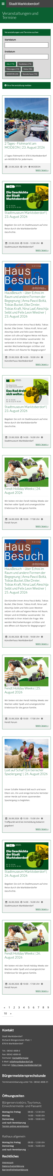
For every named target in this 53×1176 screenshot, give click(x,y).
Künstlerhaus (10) (30, 74)
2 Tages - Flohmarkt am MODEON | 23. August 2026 (25, 145)
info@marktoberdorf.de (21, 1061)
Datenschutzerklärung (13, 1166)
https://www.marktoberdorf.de (26, 1065)
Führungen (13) (13, 69)
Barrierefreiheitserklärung (15, 1169)
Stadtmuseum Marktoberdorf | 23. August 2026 (26, 215)
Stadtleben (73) (25, 64)
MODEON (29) (12, 74)
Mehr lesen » (42, 170)
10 (5, 1013)
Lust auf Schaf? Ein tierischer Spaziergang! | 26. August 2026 (26, 772)
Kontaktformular (20, 1057)
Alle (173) (10, 64)
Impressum (7, 1162)
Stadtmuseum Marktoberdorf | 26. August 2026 (26, 873)
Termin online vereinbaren (15, 1126)
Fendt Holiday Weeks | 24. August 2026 (23, 491)
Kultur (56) (28, 69)
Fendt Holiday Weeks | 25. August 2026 (23, 690)
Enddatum (10, 51)
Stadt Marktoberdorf (24, 4)
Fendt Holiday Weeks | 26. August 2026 (23, 955)
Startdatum (10, 39)
